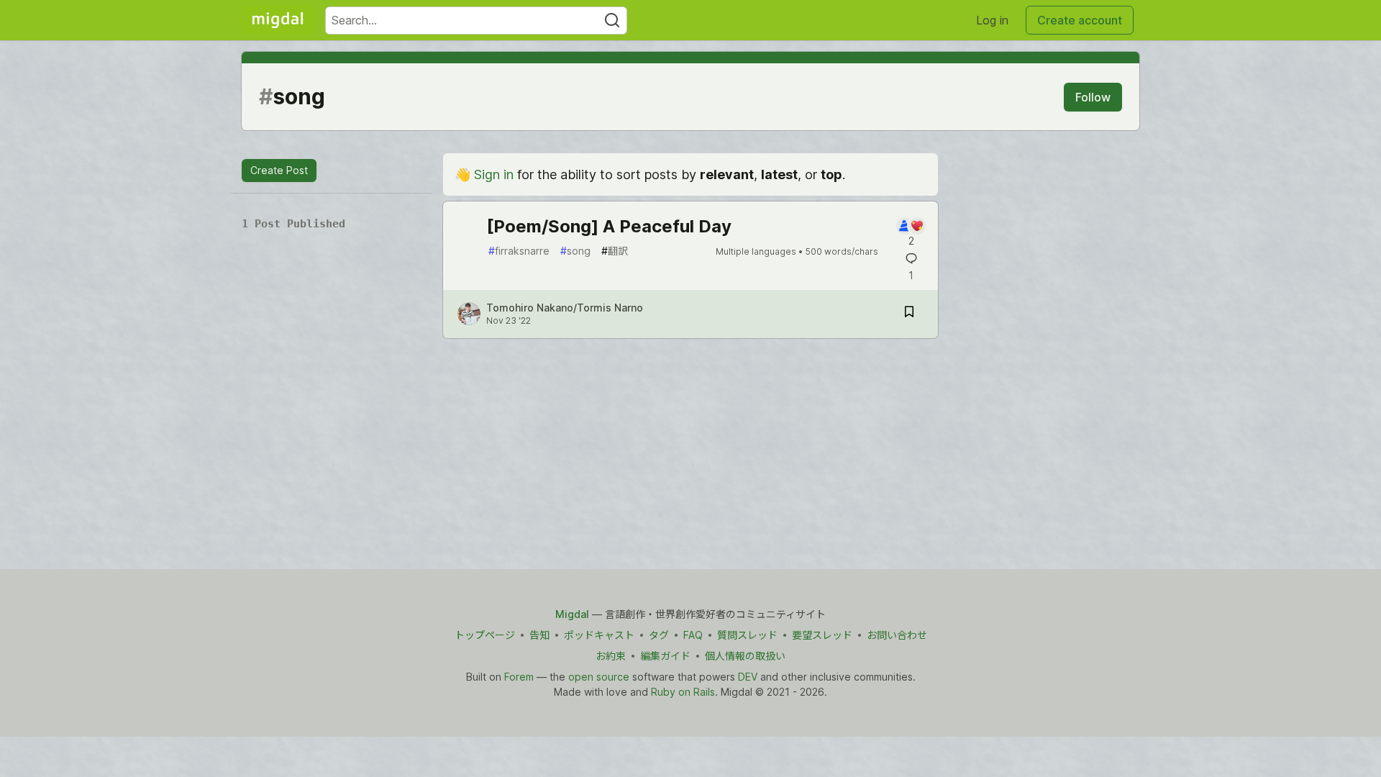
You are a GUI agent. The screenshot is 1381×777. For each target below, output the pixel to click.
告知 (539, 635)
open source (598, 677)
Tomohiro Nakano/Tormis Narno (564, 307)
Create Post (279, 170)
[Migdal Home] (278, 20)
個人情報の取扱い (745, 656)
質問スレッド (747, 635)
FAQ (693, 635)
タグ (659, 635)
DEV (747, 677)
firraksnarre (519, 251)
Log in (992, 20)
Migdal (572, 614)
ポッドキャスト (599, 635)
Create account (1079, 20)
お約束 (611, 656)
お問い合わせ (897, 635)
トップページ (485, 635)
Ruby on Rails (683, 692)
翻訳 (614, 251)
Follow (1093, 97)
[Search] (612, 20)
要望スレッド (822, 635)
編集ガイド (665, 656)
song (575, 251)
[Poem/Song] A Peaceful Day (608, 226)
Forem (519, 677)
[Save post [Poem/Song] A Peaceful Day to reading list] (909, 314)
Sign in (494, 174)
